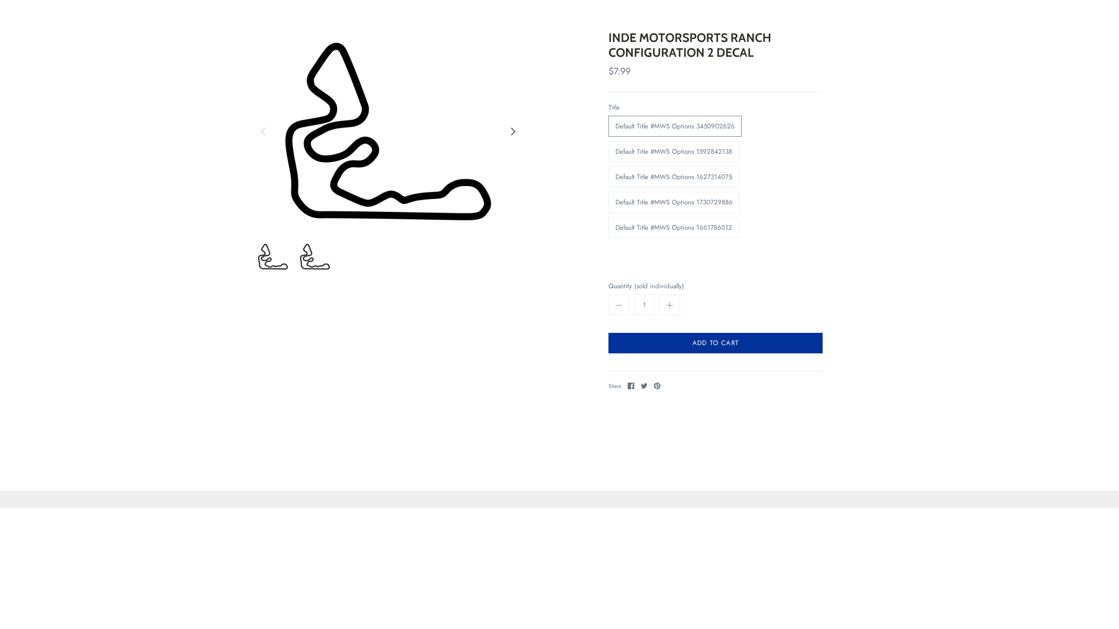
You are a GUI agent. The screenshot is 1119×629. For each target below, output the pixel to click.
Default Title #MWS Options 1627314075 (673, 177)
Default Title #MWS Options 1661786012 (673, 227)
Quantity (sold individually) (646, 286)
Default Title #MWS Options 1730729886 (674, 202)
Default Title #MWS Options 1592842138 (673, 151)
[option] (388, 131)
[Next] (513, 131)
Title (614, 107)
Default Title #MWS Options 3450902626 (675, 126)
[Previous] (263, 131)
